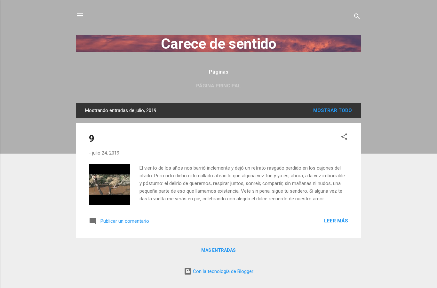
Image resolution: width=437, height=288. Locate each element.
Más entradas (218, 250)
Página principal (218, 86)
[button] (344, 138)
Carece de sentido (218, 43)
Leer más (336, 221)
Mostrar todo (332, 110)
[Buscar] (357, 17)
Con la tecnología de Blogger (222, 271)
